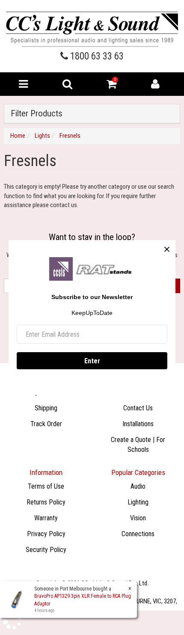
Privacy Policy (46, 534)
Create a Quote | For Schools (138, 445)
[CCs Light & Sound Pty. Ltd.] (92, 29)
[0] (111, 86)
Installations (138, 424)
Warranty (46, 518)
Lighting (138, 502)
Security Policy (46, 550)
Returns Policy (46, 502)
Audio (138, 486)
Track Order (46, 424)
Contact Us (138, 408)
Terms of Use (46, 486)
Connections (138, 534)
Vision (138, 518)
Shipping (46, 408)
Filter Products (36, 114)
